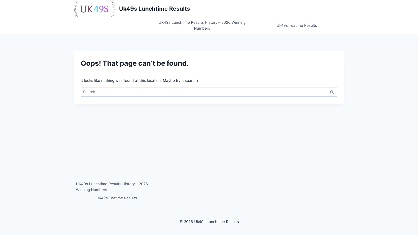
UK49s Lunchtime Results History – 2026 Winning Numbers (202, 25)
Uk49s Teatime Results (296, 25)
